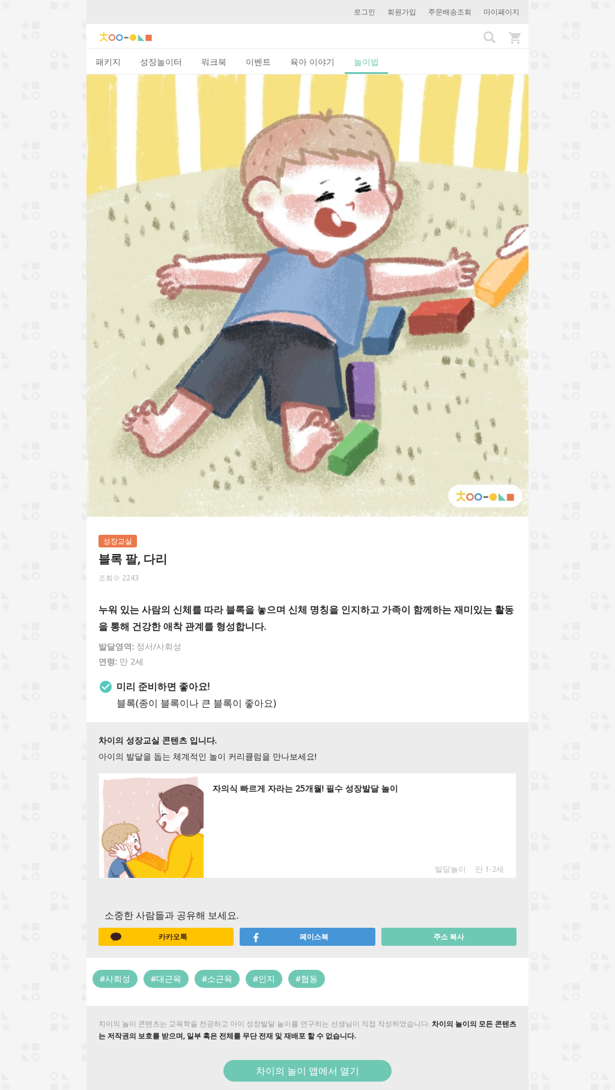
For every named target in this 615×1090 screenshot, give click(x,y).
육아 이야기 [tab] (312, 61)
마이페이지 (501, 12)
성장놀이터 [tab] (161, 61)
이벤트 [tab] (258, 61)
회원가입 (401, 12)
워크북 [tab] (213, 61)
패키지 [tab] (108, 61)
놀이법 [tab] (366, 61)
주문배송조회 (449, 12)
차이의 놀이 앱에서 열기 (307, 1070)
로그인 (364, 12)
